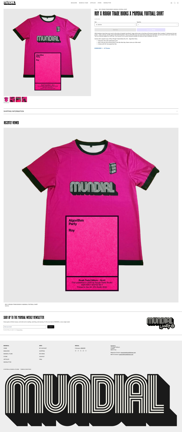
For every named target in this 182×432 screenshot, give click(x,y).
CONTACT (42, 356)
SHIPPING (42, 351)
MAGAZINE (7, 351)
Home (96, 9)
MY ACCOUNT (43, 348)
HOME (5, 348)
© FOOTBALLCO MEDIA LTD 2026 (11, 369)
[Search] (174, 3)
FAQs (40, 359)
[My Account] (171, 3)
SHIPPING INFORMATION (14, 111)
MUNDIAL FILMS (8, 353)
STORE (5, 356)
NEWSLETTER (7, 362)
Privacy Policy (20, 329)
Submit (51, 326)
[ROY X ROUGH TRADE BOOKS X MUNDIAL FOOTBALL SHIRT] (6, 99)
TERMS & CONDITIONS (25, 369)
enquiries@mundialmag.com (128, 352)
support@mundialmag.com (126, 354)
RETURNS (42, 353)
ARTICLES (6, 359)
